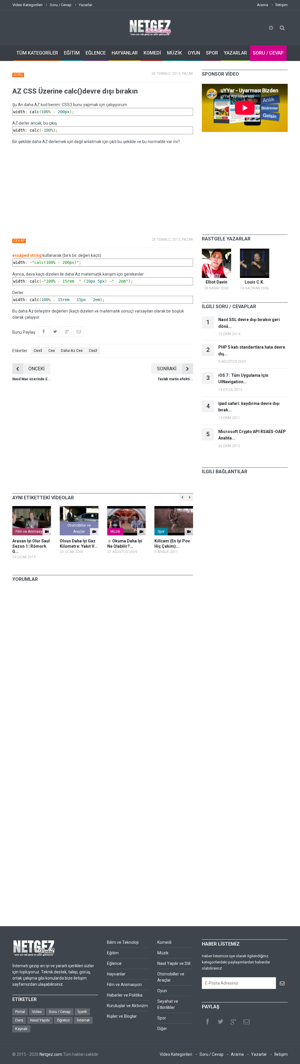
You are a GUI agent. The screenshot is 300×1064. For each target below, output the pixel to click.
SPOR (212, 53)
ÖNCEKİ (36, 368)
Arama (262, 5)
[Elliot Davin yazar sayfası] (216, 263)
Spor (161, 532)
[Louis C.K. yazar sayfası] (254, 263)
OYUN (194, 53)
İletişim (281, 5)
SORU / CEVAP (268, 53)
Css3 (38, 350)
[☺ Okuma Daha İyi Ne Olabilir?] (126, 520)
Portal (20, 1011)
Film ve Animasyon (31, 532)
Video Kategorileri (27, 5)
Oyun (162, 990)
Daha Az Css (72, 350)
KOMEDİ (152, 53)
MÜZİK (174, 53)
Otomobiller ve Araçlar (79, 528)
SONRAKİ (166, 368)
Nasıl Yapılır (40, 1020)
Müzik (115, 532)
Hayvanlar (116, 974)
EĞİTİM (72, 53)
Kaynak (21, 1028)
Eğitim (113, 953)
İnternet (83, 1020)
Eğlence (114, 963)
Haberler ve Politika (124, 995)
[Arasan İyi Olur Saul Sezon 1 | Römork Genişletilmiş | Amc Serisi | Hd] (31, 520)
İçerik (82, 1011)
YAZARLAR (235, 53)
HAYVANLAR (125, 53)
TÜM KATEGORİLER (37, 53)
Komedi (164, 942)
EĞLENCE (96, 53)
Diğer (162, 1028)
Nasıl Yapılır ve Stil (173, 963)
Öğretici (63, 1020)
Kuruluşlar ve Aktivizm (127, 1005)
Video (37, 1011)
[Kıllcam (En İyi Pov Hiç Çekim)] (173, 520)
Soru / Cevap (60, 5)
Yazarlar (85, 5)
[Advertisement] (102, 190)
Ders (19, 1020)
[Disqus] (102, 668)
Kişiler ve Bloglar (122, 1016)
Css (51, 350)
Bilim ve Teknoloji (123, 942)
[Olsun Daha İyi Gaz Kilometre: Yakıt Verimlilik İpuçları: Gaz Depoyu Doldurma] (79, 520)
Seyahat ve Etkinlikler (167, 1004)
